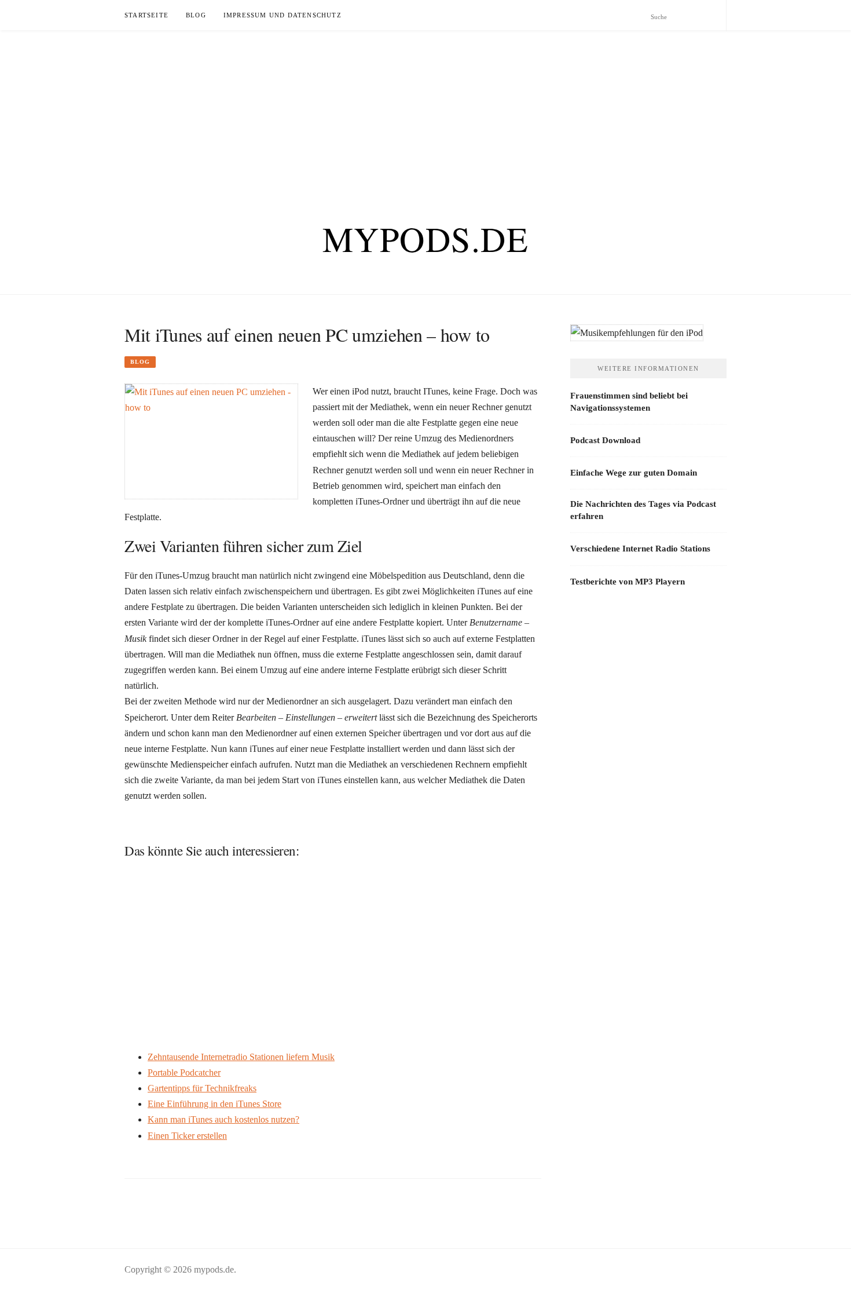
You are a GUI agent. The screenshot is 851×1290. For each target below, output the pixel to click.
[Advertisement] (347, 111)
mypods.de (425, 238)
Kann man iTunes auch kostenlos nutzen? (223, 1119)
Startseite (146, 15)
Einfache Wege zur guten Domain (633, 472)
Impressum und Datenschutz (282, 15)
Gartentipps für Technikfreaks (202, 1088)
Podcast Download (605, 440)
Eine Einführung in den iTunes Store (214, 1104)
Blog (196, 15)
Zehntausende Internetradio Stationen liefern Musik (241, 1057)
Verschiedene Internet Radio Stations (640, 548)
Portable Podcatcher (184, 1072)
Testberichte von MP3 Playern (627, 581)
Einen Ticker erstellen (187, 1136)
